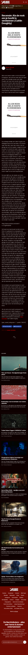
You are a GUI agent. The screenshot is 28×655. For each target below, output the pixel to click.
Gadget (17, 599)
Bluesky (6, 595)
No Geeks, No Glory (19, 608)
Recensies (13, 330)
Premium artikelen (10, 606)
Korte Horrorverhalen (18, 602)
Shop (18, 595)
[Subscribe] (24, 642)
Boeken (3, 12)
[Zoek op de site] (24, 2)
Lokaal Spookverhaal (19, 604)
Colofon (4, 593)
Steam (22, 595)
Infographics (8, 602)
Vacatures (10, 593)
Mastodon (12, 595)
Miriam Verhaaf (10, 67)
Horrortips (23, 599)
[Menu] (26, 2)
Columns (19, 606)
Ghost (16, 611)
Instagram (7, 597)
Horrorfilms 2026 (8, 608)
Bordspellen (5, 599)
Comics (11, 599)
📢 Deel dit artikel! (7, 326)
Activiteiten (15, 597)
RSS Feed (23, 593)
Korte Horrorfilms (8, 604)
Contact (17, 593)
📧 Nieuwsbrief (17, 326)
